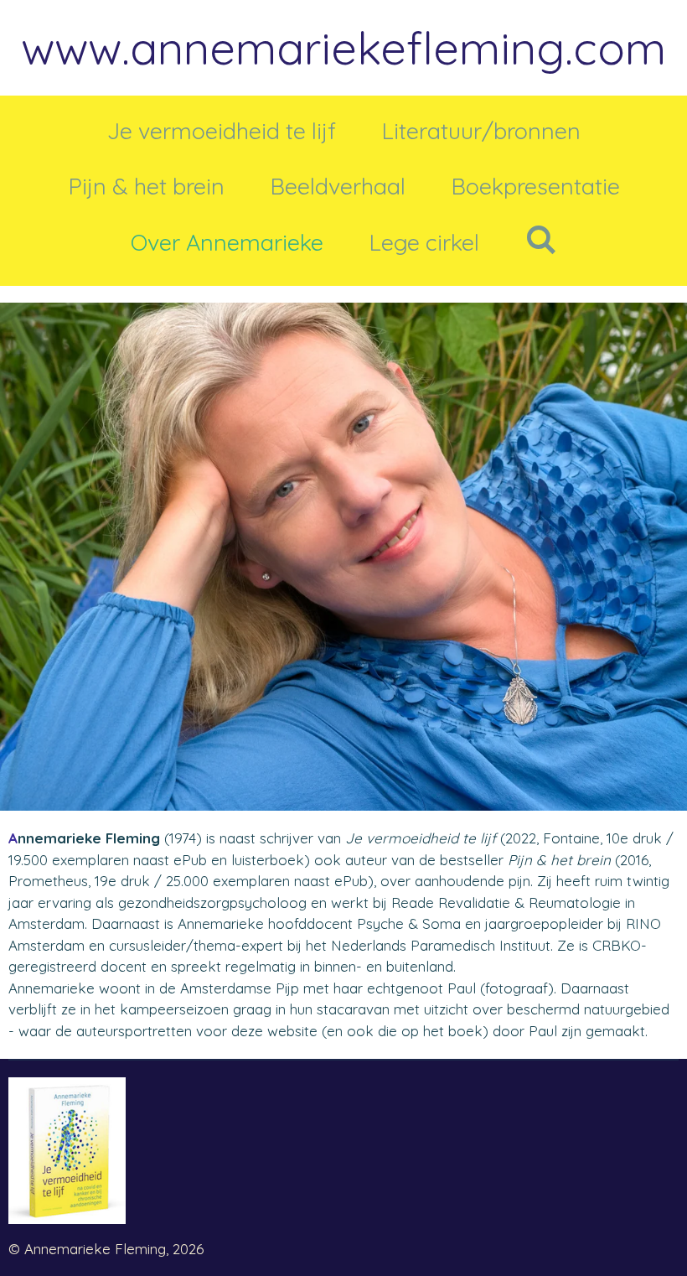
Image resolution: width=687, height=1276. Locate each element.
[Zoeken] (540, 240)
